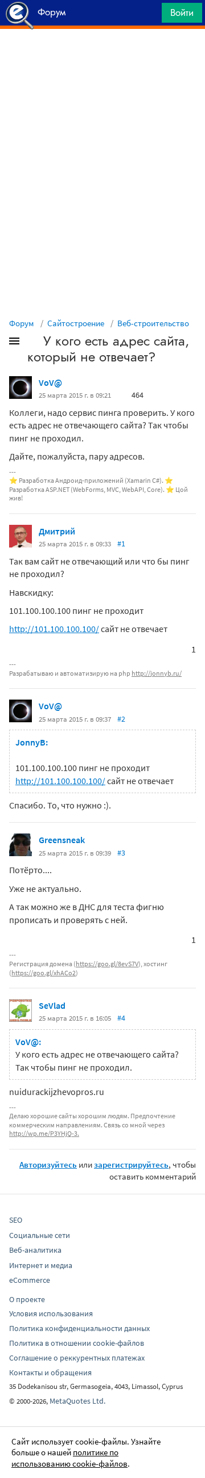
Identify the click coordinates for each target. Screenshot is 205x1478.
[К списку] (33, 343)
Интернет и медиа (40, 1265)
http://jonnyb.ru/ (157, 673)
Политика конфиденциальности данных (79, 1328)
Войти (182, 12)
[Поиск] (149, 15)
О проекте (27, 1299)
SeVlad (52, 1005)
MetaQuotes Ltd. (77, 1401)
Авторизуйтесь (48, 1164)
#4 (121, 1018)
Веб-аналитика (35, 1250)
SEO (15, 1220)
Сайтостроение (75, 323)
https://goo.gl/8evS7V (107, 963)
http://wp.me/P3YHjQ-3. (44, 1133)
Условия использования (51, 1313)
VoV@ (50, 382)
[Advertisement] (102, 57)
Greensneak (62, 839)
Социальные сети (39, 1235)
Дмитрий (57, 531)
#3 (121, 853)
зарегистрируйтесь (131, 1164)
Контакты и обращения (50, 1372)
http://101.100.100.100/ (54, 628)
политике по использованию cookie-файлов (69, 1458)
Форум (21, 323)
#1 (121, 543)
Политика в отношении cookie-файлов (76, 1343)
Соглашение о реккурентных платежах (77, 1358)
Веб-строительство (153, 323)
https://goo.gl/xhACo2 (43, 973)
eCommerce (29, 1280)
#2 (121, 719)
